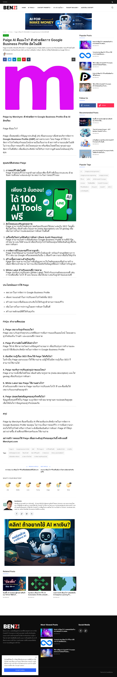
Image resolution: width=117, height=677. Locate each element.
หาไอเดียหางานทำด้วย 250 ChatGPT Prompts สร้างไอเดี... (103, 141)
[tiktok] (85, 631)
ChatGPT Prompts (103, 183)
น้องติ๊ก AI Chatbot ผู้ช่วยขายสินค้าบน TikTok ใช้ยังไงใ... (14, 594)
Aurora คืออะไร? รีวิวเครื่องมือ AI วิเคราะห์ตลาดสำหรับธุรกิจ (57, 471)
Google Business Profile (22, 449)
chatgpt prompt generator (92, 171)
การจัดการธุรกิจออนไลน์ (40, 456)
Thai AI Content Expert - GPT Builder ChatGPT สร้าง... (102, 130)
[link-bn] (58, 21)
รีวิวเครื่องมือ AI (85, 187)
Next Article (44, 466)
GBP (33, 449)
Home (24, 7)
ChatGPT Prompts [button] (43, 7)
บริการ (109, 187)
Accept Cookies (20, 670)
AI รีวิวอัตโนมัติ (50, 449)
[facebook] (81, 631)
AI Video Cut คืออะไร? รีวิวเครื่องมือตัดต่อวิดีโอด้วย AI (21, 470)
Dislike (18, 490)
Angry (48, 490)
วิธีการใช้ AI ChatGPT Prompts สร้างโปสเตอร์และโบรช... (102, 85)
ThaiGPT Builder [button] (72, 7)
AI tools (83, 183)
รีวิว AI (82, 179)
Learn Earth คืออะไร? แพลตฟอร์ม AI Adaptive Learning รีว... (64, 594)
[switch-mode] (112, 2)
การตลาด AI (46, 453)
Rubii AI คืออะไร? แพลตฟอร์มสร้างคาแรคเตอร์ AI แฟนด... (103, 42)
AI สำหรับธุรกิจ (84, 191)
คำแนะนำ (94, 187)
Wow (68, 490)
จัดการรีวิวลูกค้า (35, 453)
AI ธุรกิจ (69, 449)
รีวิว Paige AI (40, 449)
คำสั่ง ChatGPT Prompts (99, 179)
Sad (58, 490)
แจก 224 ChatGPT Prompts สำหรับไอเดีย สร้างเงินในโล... (103, 151)
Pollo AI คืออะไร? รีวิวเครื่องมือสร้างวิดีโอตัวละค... (103, 74)
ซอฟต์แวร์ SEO (61, 449)
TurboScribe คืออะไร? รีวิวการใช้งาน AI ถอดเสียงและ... (102, 53)
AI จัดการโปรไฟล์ (26, 456)
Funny (38, 490)
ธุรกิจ (88, 179)
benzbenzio (18, 501)
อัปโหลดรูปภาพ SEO (14, 453)
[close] (36, 657)
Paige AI (11, 449)
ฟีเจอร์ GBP (26, 453)
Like (8, 490)
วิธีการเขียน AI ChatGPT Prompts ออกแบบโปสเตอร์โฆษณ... (103, 63)
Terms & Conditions (106, 672)
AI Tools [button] (31, 7)
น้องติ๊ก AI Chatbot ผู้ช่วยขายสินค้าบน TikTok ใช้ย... (102, 119)
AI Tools (10, 32)
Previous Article (33, 466)
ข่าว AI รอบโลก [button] (58, 7)
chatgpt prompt (103, 175)
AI (81, 171)
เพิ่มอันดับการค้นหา (14, 456)
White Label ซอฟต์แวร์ (57, 453)
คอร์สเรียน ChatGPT (87, 7)
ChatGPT (102, 187)
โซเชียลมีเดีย (91, 183)
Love (28, 490)
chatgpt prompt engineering (88, 175)
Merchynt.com (10, 441)
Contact (5, 2)
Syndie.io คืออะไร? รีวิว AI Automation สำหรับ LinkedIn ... (38, 594)
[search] (112, 7)
